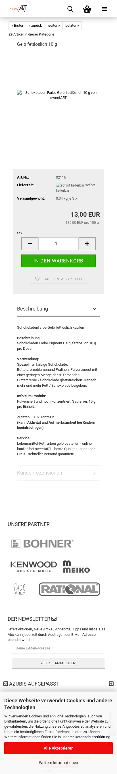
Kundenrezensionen (39, 473)
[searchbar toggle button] (70, 8)
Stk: (20, 233)
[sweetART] (15, 8)
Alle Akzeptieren (59, 748)
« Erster (17, 25)
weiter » (53, 25)
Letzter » (72, 25)
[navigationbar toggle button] (104, 8)
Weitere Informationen (58, 762)
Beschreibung (32, 309)
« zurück (35, 25)
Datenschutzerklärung (92, 737)
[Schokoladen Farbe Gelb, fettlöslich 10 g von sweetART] (58, 95)
